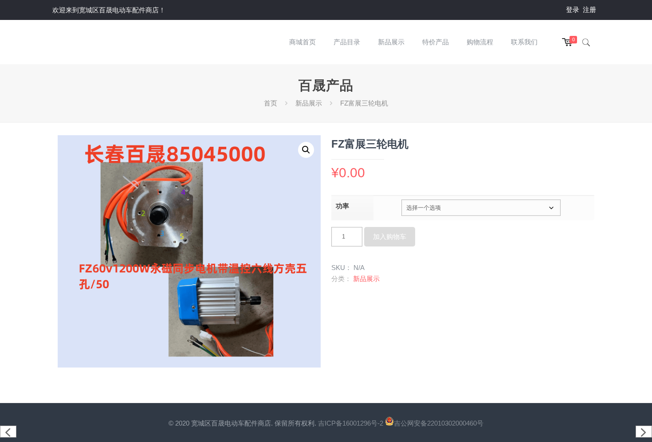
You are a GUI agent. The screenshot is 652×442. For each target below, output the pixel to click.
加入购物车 (389, 236)
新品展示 (308, 103)
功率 (342, 206)
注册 (589, 9)
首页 (270, 103)
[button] (306, 150)
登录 (572, 9)
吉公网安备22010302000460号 (438, 423)
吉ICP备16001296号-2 (351, 423)
